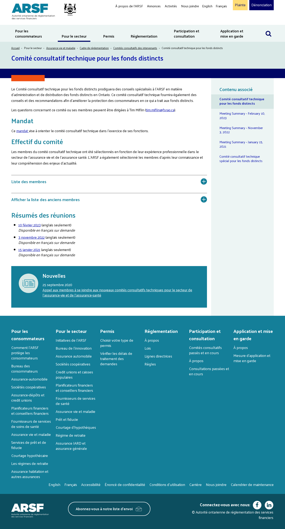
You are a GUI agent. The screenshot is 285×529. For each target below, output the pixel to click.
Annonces (154, 6)
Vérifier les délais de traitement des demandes (116, 358)
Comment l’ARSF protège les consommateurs (25, 352)
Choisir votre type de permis (116, 342)
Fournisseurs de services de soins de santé (31, 424)
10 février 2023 (29, 225)
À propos (152, 340)
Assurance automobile (74, 356)
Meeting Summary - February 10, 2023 (242, 115)
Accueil (15, 48)
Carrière (195, 484)
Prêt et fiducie (67, 419)
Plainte (240, 5)
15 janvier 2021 (29, 249)
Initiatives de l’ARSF (71, 340)
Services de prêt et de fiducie (28, 445)
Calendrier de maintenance (252, 484)
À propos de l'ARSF (129, 6)
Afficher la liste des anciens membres (45, 199)
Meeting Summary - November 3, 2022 (241, 130)
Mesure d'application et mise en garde (251, 358)
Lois (148, 348)
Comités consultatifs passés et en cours (205, 350)
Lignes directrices (158, 356)
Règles (150, 364)
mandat (22, 130)
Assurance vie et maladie (60, 48)
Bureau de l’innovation (74, 348)
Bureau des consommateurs (24, 368)
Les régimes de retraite (29, 463)
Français (221, 6)
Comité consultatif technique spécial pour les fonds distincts (240, 158)
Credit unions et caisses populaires (74, 374)
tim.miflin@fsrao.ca (160, 110)
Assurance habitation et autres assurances (29, 474)
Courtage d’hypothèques (76, 427)
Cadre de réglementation (94, 48)
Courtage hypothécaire (29, 455)
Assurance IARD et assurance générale (71, 445)
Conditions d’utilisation (167, 484)
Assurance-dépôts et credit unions (27, 397)
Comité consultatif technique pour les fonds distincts (241, 101)
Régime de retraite (71, 435)
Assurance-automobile (29, 379)
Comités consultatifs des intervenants (135, 48)
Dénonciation (261, 5)
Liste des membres (28, 181)
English (207, 6)
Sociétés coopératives (28, 386)
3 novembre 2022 (31, 237)
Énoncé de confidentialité (125, 484)
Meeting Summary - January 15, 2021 (241, 144)
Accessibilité (91, 484)
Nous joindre (190, 6)
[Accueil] (42, 11)
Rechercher (268, 27)
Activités (171, 6)
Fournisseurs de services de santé (75, 401)
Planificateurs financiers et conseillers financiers (30, 410)
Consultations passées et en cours (209, 371)
